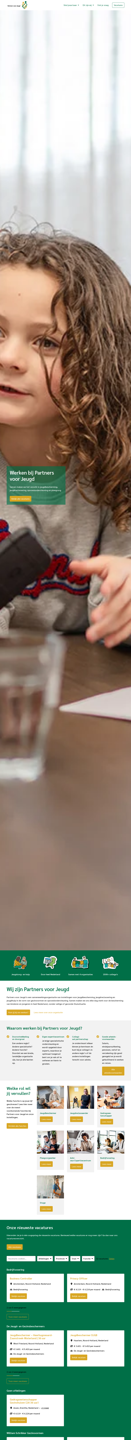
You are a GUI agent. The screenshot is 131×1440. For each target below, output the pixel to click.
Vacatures (118, 5)
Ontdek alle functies (17, 1126)
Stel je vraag (103, 5)
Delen (111, 1258)
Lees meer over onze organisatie (48, 1012)
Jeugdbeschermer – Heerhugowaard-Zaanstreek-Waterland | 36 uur (31, 1337)
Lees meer (46, 1119)
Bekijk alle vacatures (20, 498)
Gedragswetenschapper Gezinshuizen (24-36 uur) (24, 1401)
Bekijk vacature (18, 1296)
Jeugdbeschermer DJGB (83, 1335)
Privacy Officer (79, 1278)
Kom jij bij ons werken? (18, 1012)
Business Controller (21, 1278)
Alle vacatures (14, 1247)
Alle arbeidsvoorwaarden (113, 1071)
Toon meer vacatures (17, 1316)
